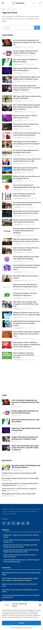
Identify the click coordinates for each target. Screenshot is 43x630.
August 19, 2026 (27, 120)
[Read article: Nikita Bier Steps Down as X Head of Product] (7, 278)
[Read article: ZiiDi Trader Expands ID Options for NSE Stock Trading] (7, 62)
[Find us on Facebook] (4, 523)
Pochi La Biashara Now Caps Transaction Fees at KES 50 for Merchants (23, 355)
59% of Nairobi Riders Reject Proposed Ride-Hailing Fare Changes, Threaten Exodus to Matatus (26, 107)
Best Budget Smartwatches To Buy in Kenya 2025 (18, 494)
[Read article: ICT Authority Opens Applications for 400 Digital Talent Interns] (7, 152)
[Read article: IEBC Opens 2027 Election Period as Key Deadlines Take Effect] (7, 98)
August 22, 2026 (27, 55)
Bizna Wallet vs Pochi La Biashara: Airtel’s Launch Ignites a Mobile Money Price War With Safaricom (26, 344)
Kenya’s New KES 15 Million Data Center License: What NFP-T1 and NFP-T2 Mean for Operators (27, 88)
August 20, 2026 (29, 198)
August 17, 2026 (27, 172)
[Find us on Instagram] (13, 523)
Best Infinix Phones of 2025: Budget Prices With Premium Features (26, 466)
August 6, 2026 (27, 298)
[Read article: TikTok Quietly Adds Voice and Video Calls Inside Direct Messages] (7, 259)
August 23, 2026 (26, 47)
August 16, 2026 (27, 189)
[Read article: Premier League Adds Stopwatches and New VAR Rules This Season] (7, 53)
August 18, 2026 (27, 155)
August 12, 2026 (27, 215)
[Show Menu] (3, 3)
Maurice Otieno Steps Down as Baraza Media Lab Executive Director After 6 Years (26, 334)
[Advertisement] (21, 377)
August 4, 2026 (27, 328)
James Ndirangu (19, 198)
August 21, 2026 (27, 64)
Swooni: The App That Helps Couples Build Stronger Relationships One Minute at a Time (21, 551)
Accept (21, 623)
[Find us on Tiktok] (28, 523)
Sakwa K (17, 92)
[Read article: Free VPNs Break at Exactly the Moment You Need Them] (7, 196)
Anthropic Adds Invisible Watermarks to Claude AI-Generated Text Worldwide (26, 231)
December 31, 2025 (17, 470)
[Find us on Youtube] (18, 523)
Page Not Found (11, 9)
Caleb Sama (18, 272)
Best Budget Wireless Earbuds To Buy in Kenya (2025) (20, 478)
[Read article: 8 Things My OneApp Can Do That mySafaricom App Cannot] (7, 295)
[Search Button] (40, 3)
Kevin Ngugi (18, 55)
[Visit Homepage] (18, 3)
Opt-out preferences (17, 627)
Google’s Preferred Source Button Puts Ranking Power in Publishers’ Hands (25, 438)
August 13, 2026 (27, 207)
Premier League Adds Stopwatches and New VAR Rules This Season (25, 412)
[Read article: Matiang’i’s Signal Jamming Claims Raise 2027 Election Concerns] (7, 170)
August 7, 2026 (27, 272)
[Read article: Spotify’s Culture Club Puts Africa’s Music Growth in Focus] (7, 118)
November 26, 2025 (8, 475)
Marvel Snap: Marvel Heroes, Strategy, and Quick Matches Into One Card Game (26, 267)
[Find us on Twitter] (9, 523)
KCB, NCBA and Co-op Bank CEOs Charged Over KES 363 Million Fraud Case (25, 304)
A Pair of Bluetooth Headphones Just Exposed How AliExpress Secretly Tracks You (27, 42)
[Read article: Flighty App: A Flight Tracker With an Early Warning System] (7, 70)
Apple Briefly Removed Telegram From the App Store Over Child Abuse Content (26, 323)
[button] (40, 605)
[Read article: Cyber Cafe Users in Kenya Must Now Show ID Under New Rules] (7, 250)
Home (3, 9)
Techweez (17, 47)
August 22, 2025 (13, 490)
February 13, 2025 (8, 495)
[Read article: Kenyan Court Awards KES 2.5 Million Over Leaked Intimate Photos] (7, 222)
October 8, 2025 (7, 480)
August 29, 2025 (22, 485)
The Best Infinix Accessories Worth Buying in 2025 (19, 473)
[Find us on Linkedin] (23, 523)
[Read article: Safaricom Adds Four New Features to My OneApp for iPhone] (7, 179)
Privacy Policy (28, 627)
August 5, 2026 (27, 317)
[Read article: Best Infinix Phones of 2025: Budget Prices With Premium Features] (6, 467)
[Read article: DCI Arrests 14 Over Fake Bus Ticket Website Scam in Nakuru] (7, 126)
